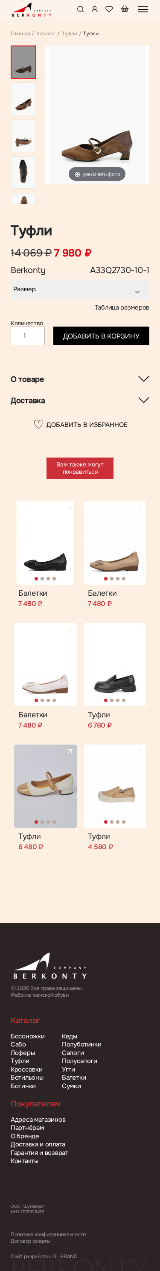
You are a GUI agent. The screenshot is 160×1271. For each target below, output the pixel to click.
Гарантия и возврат (39, 1153)
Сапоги (73, 1053)
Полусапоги (79, 1061)
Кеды (69, 1036)
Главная (20, 34)
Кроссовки (26, 1070)
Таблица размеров (122, 307)
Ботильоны (27, 1078)
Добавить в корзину (101, 336)
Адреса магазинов (38, 1120)
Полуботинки (82, 1045)
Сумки (71, 1086)
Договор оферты (30, 1241)
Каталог (45, 34)
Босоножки (27, 1036)
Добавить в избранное (80, 425)
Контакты (24, 1161)
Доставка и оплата (38, 1144)
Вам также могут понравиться (80, 468)
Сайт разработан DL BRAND (44, 1257)
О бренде (25, 1136)
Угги (68, 1070)
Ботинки (23, 1086)
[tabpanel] (45, 543)
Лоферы (23, 1053)
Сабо (18, 1045)
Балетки (32, 593)
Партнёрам (27, 1128)
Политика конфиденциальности (48, 1234)
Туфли (69, 34)
